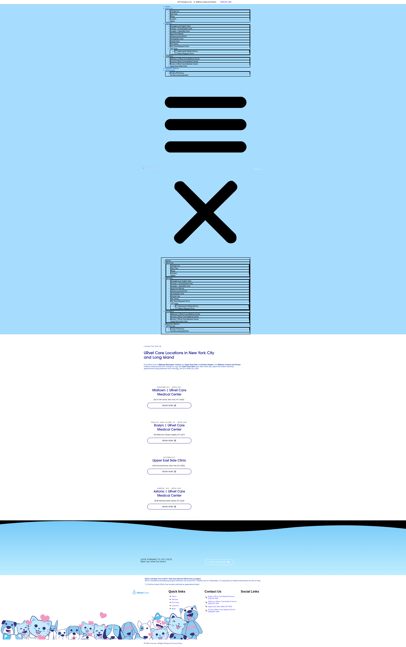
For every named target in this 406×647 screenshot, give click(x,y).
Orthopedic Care (176, 39)
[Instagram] (242, 597)
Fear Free (173, 14)
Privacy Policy (177, 643)
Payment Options (172, 68)
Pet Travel (174, 44)
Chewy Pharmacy (177, 73)
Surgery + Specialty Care (180, 31)
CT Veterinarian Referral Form (186, 51)
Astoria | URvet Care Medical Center (184, 61)
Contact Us (174, 11)
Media (172, 21)
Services (168, 23)
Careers (173, 19)
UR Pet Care (170, 70)
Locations (169, 56)
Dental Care (174, 41)
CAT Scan (173, 48)
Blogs (172, 16)
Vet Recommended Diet (179, 75)
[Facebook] (247, 597)
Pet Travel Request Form (179, 46)
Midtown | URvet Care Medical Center (185, 59)
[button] (205, 167)
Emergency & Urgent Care (180, 26)
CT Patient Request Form (184, 53)
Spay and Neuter (176, 34)
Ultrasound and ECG (178, 36)
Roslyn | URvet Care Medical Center (184, 64)
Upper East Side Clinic (178, 66)
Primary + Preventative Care (181, 28)
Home (167, 6)
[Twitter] (251, 597)
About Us (169, 8)
